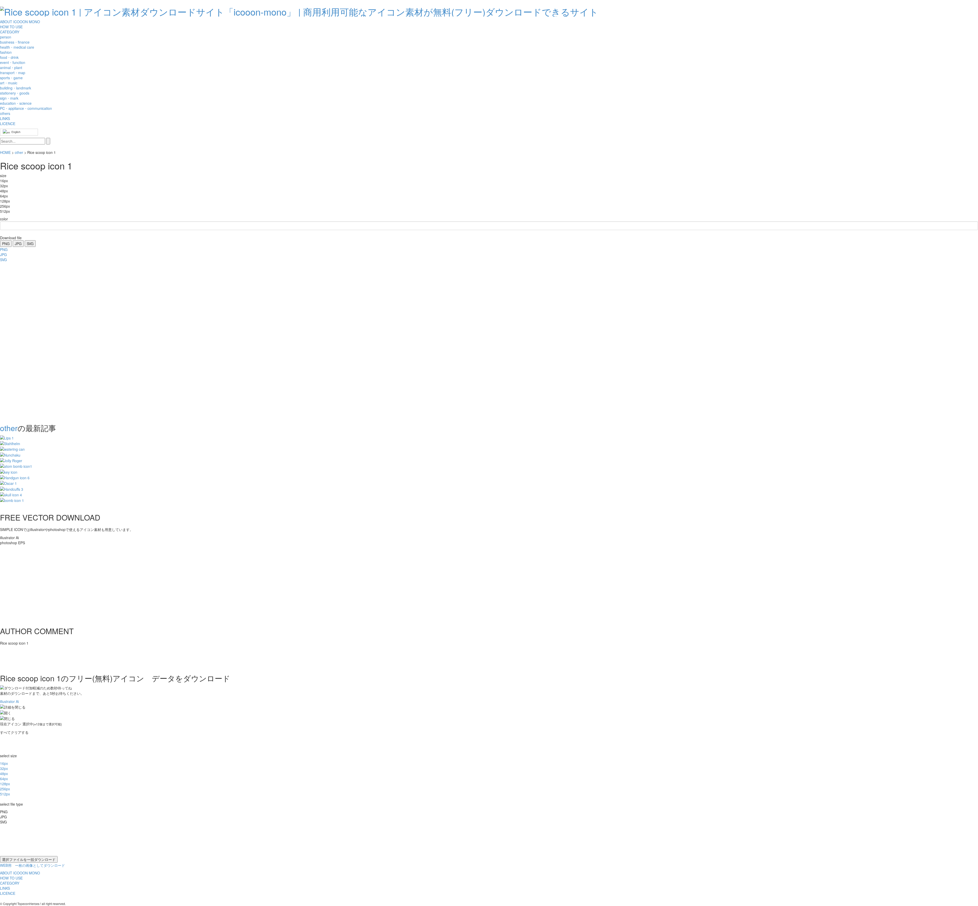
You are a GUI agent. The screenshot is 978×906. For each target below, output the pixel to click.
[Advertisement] (20, 341)
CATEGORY (9, 31)
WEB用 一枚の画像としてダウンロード (32, 865)
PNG (6, 243)
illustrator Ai (9, 701)
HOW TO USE (11, 26)
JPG (18, 243)
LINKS (5, 118)
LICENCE (7, 123)
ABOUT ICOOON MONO (20, 21)
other (19, 152)
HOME (5, 152)
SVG (30, 243)
